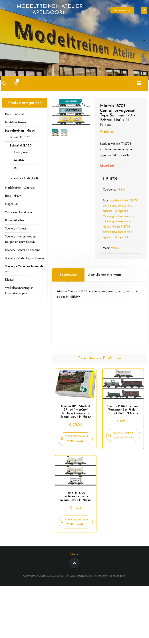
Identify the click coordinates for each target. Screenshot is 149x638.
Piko (16, 168)
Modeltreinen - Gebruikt (20, 188)
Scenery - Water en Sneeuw (22, 250)
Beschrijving (68, 275)
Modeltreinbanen (15, 122)
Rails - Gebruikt (14, 114)
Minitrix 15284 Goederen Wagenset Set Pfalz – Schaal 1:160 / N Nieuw (123, 410)
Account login (122, 10)
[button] (83, 104)
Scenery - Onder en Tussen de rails (24, 269)
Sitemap (74, 554)
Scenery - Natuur (15, 228)
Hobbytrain (21, 152)
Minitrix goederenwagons (118, 216)
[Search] (4, 83)
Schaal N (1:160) (21, 145)
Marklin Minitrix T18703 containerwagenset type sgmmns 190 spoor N (120, 205)
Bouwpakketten (14, 220)
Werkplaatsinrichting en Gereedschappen (19, 290)
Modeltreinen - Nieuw (20, 130)
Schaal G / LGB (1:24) (24, 178)
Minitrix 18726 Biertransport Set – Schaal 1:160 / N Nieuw (75, 496)
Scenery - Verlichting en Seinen (24, 258)
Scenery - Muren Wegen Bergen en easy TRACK (20, 239)
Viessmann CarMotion (18, 212)
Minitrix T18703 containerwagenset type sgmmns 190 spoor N (117, 232)
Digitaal (9, 280)
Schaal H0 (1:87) (20, 137)
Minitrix (121, 189)
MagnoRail (11, 204)
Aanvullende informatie (105, 275)
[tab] (68, 275)
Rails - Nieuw (13, 196)
